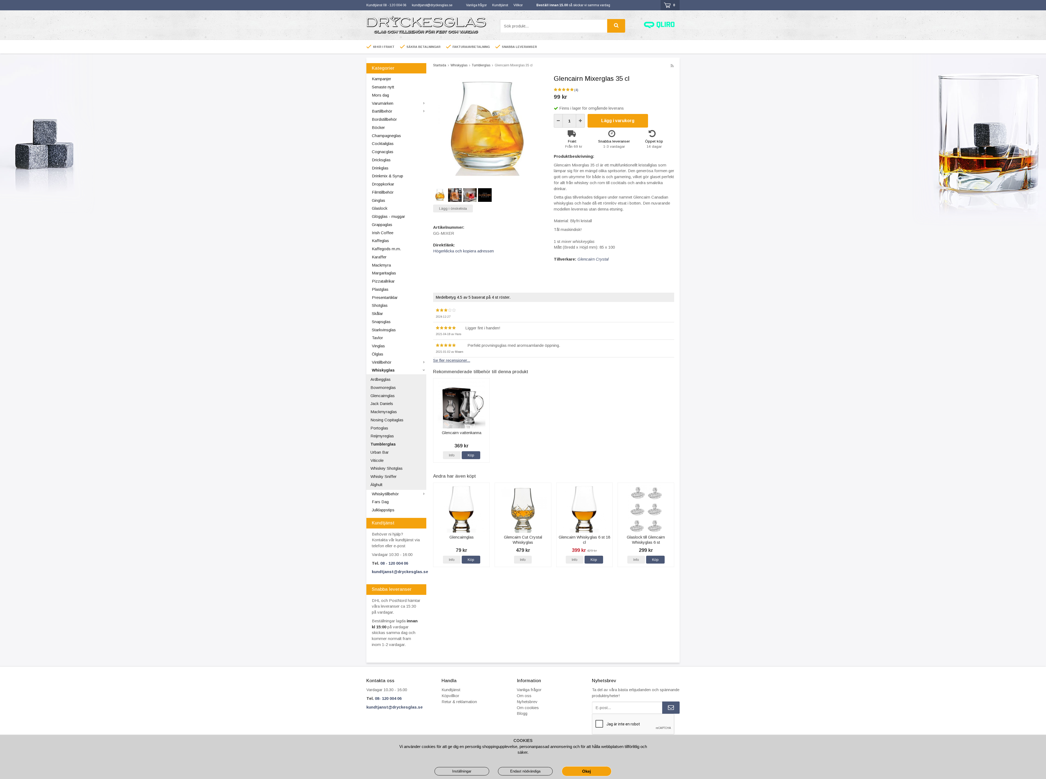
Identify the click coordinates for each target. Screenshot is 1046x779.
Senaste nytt (383, 87)
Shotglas (380, 305)
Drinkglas (380, 168)
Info (452, 455)
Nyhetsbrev (527, 701)
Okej (586, 771)
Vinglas (378, 346)
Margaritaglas (384, 273)
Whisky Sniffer (383, 476)
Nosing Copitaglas (386, 420)
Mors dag (380, 95)
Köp (471, 455)
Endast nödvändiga (525, 771)
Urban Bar (379, 452)
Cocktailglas (383, 143)
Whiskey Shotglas (386, 468)
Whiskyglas (383, 370)
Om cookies (528, 707)
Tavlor (377, 337)
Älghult (376, 484)
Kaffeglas (380, 240)
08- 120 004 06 (388, 698)
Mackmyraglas (383, 411)
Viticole (377, 460)
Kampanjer (381, 78)
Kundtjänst (500, 5)
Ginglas (378, 200)
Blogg (522, 713)
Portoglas (379, 428)
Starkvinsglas (384, 329)
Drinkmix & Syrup (387, 176)
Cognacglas (382, 151)
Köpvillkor (450, 695)
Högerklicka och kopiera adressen (463, 251)
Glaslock (379, 208)
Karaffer (379, 257)
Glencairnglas (382, 395)
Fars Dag (380, 501)
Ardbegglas (380, 379)
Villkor (518, 5)
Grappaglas (382, 224)
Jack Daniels (381, 403)
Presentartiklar (385, 297)
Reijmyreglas (382, 436)
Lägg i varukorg (617, 120)
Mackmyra (381, 265)
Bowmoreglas (383, 387)
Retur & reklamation (459, 701)
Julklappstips (383, 510)
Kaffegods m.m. (386, 248)
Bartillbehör (382, 111)
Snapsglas (381, 321)
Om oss (524, 695)
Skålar (377, 313)
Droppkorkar (383, 184)
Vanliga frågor (476, 5)
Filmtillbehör (383, 192)
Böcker (378, 127)
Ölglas (377, 354)
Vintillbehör (381, 362)
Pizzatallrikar (383, 281)
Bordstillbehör (384, 119)
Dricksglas (381, 159)
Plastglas (380, 289)
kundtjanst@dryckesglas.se (432, 5)
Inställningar (461, 771)
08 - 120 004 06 (394, 563)
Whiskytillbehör (385, 493)
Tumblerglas (383, 444)
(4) (576, 90)
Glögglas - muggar (388, 216)
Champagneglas (386, 135)
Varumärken (382, 103)
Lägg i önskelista (453, 208)
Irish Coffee (382, 232)
